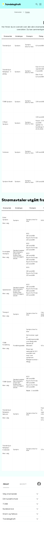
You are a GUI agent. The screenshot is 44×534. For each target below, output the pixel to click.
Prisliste (27, 12)
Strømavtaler (18, 12)
